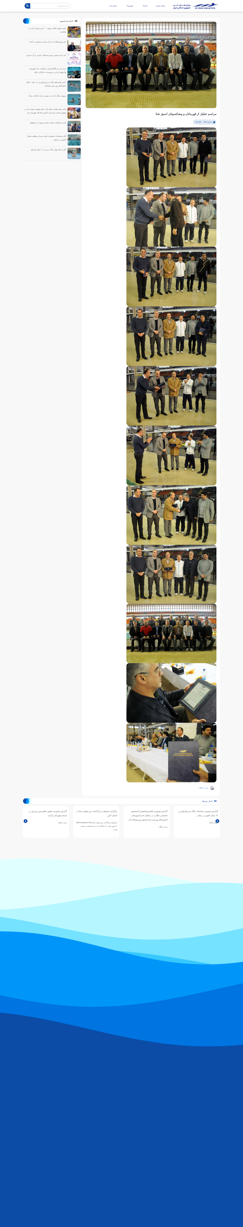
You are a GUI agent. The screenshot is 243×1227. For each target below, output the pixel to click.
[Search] (27, 6)
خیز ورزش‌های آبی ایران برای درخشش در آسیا (48, 42)
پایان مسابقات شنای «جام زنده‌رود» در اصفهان (48, 123)
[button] (68, 21)
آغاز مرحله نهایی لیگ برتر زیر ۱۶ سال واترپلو (48, 150)
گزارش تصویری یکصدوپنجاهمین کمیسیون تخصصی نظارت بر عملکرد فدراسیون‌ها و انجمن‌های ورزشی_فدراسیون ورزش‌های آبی (147, 815)
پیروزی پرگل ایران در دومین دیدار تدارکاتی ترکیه (47, 96)
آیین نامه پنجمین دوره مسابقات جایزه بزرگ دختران (46, 55)
